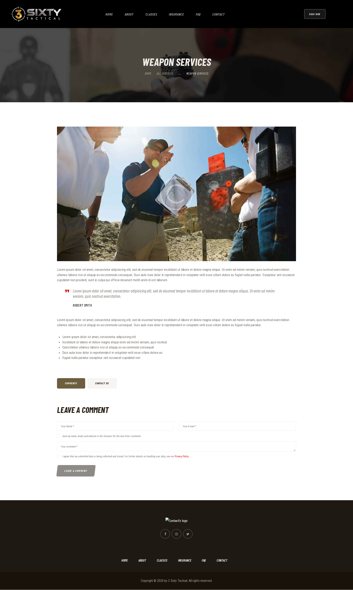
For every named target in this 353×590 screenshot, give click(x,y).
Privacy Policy (182, 456)
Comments (71, 383)
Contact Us (102, 383)
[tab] (72, 383)
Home (148, 73)
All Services (165, 73)
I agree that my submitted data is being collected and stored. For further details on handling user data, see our (125, 456)
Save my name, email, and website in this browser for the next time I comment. (101, 436)
